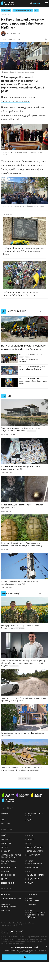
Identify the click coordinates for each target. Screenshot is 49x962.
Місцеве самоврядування (33, 862)
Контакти (5, 894)
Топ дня (29, 883)
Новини (5, 814)
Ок (24, 957)
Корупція (29, 835)
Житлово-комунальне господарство (12, 856)
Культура (29, 839)
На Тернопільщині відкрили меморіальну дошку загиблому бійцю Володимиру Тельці (23, 251)
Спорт (4, 879)
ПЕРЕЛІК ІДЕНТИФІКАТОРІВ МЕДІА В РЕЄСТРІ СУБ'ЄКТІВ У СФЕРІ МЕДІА (36, 913)
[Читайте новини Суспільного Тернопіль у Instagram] (7, 931)
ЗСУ (36, 10)
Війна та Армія (7, 14)
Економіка (6, 843)
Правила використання (32, 899)
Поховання (6, 10)
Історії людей (32, 867)
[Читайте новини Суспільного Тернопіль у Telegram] (21, 931)
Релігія (28, 871)
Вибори (4, 847)
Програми (6, 910)
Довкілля (5, 851)
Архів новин (31, 894)
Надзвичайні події (34, 847)
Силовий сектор (9, 867)
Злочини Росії (8, 875)
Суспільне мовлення (11, 898)
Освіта (28, 843)
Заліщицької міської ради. (15, 101)
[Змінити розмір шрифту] (45, 39)
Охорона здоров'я (34, 851)
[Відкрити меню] (47, 3)
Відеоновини (7, 883)
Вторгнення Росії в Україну (23, 10)
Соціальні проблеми (35, 875)
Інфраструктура (32, 855)
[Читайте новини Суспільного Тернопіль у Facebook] (3, 931)
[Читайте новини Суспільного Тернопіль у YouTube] (12, 931)
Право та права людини (8, 862)
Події (3, 835)
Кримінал (5, 839)
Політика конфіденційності (9, 905)
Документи (30, 904)
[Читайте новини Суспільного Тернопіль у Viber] (16, 931)
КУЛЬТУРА (5, 824)
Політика (5, 871)
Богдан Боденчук (13, 33)
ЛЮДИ (28, 820)
